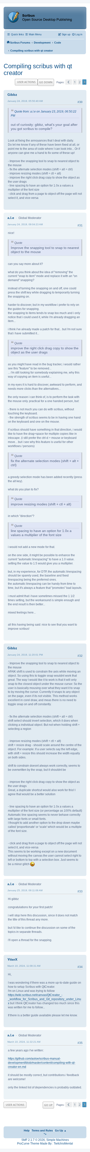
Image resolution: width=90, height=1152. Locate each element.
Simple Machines (57, 1140)
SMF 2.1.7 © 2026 (33, 1140)
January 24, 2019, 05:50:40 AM (25, 101)
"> (45, 1134)
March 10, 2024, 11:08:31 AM (23, 966)
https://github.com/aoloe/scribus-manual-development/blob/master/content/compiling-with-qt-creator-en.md (41, 1063)
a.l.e (10, 218)
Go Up (48, 1105)
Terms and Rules (42, 1130)
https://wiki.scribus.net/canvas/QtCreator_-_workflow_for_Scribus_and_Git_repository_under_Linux (44, 999)
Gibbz (12, 95)
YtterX (12, 959)
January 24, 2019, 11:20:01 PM (25, 654)
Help (27, 1130)
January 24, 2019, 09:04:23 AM (25, 224)
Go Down (46, 82)
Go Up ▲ (60, 1130)
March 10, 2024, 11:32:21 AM (23, 1041)
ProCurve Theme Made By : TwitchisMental (45, 1143)
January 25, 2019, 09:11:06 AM (24, 890)
